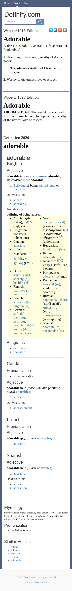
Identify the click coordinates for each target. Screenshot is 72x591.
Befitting (19, 185)
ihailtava (19, 290)
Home (7, 3)
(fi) (28, 290)
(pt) (57, 276)
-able (53, 512)
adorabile (49, 257)
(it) (58, 257)
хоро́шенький (52, 299)
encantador (50, 330)
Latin (35, 516)
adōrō (17, 519)
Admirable (16, 560)
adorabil (48, 284)
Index (27, 3)
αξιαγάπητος (51, 222)
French (23, 512)
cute (52, 185)
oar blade (19, 348)
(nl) (27, 275)
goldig (17, 329)
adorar (17, 484)
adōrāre (41, 516)
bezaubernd (21, 325)
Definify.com (30, 577)
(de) (21, 313)
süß (15, 313)
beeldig (18, 282)
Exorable (15, 557)
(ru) (65, 299)
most (26, 180)
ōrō (41, 519)
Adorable (15, 547)
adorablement (22, 408)
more (43, 176)
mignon (18, 306)
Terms (45, 582)
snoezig (18, 279)
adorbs (17, 200)
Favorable (15, 553)
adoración (20, 488)
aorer (23, 516)
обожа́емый (51, 315)
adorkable (20, 204)
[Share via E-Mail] (65, 30)
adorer (45, 512)
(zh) (20, 258)
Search (17, 3)
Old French (15, 516)
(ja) (49, 265)
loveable (19, 189)
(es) (58, 327)
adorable (19, 245)
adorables (23, 391)
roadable (19, 352)
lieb (16, 317)
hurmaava (20, 294)
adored (43, 185)
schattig (18, 275)
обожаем (19, 234)
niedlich (18, 333)
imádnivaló (50, 249)
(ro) (57, 284)
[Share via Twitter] (51, 30)
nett (16, 321)
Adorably (15, 550)
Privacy (28, 582)
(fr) (28, 302)
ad (36, 519)
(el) (62, 222)
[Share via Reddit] (60, 30)
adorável (49, 276)
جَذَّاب (28, 222)
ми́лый (48, 307)
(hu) (62, 249)
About (37, 582)
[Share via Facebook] (55, 30)
